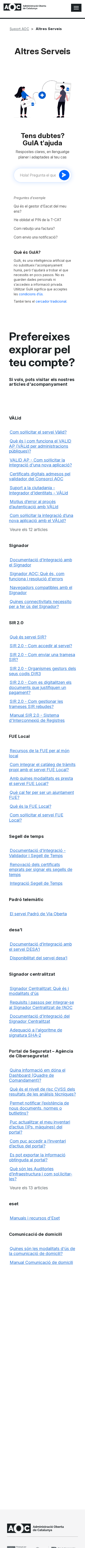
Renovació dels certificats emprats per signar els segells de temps (40, 869)
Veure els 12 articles (29, 529)
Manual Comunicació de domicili (41, 1262)
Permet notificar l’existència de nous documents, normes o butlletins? (39, 1108)
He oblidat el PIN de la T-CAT (37, 220)
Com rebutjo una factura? (34, 228)
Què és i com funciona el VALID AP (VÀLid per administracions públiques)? (40, 446)
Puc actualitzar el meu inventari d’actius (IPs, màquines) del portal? (39, 1127)
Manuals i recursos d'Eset (35, 1218)
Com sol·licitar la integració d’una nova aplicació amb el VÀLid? (41, 518)
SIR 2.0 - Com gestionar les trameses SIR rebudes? (36, 704)
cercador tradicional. (51, 301)
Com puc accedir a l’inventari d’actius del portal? (37, 1144)
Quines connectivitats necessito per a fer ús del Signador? (40, 604)
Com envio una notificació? (36, 237)
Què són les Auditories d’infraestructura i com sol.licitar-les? (40, 1173)
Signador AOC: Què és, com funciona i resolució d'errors (36, 576)
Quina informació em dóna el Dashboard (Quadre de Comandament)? (37, 1075)
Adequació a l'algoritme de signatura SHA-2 (35, 1033)
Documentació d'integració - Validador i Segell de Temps (37, 853)
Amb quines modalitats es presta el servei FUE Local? (41, 781)
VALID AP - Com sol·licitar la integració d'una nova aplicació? (40, 463)
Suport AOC (19, 29)
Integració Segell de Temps (36, 883)
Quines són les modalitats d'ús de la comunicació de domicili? (42, 1251)
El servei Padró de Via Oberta (38, 913)
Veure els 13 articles (29, 1187)
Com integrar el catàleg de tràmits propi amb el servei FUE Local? (42, 767)
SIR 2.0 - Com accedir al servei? (41, 645)
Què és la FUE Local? (30, 806)
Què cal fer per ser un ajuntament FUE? (41, 795)
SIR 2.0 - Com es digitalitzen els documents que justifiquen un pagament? (40, 687)
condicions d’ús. (31, 294)
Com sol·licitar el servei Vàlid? (38, 432)
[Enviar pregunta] (64, 175)
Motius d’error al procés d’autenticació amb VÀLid (33, 504)
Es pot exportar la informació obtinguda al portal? (37, 1157)
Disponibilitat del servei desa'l (38, 957)
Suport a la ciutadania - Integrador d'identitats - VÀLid (38, 490)
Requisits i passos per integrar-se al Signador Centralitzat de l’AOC (41, 1005)
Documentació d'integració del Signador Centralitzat (39, 1019)
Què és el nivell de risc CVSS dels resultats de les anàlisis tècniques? (42, 1092)
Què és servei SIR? (28, 637)
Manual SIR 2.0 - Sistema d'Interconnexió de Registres (37, 718)
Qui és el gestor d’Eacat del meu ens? (40, 209)
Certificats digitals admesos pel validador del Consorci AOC (39, 476)
